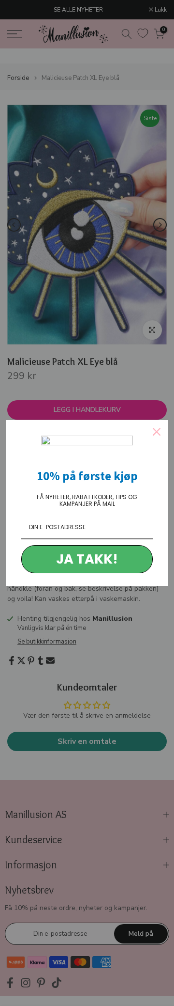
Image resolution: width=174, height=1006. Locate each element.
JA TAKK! (87, 559)
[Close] (156, 431)
